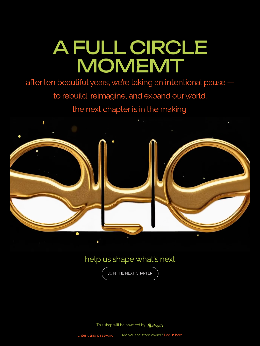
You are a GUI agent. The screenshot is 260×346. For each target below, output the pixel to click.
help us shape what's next (130, 259)
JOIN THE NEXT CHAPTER (130, 273)
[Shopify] (156, 325)
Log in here (173, 335)
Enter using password (95, 335)
